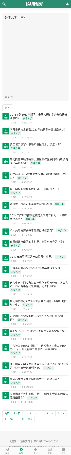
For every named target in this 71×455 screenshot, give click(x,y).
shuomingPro (28, 446)
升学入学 (27, 118)
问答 (7, 107)
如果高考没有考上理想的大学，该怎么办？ (35, 379)
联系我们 (25, 441)
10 (11, 419)
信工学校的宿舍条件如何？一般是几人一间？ (36, 189)
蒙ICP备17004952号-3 (46, 441)
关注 (23, 17)
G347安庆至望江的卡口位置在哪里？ (32, 256)
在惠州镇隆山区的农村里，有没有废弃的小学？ (37, 241)
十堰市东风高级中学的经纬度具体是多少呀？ (36, 268)
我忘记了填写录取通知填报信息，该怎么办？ (36, 144)
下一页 (20, 419)
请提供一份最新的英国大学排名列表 (31, 204)
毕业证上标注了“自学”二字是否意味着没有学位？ (38, 331)
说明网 (12, 441)
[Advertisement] (35, 57)
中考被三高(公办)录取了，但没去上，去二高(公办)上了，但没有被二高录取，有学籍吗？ (38, 347)
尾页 (30, 419)
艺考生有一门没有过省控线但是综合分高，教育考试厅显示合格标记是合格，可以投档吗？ (39, 284)
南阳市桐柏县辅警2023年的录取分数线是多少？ (38, 129)
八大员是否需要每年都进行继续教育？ (32, 230)
